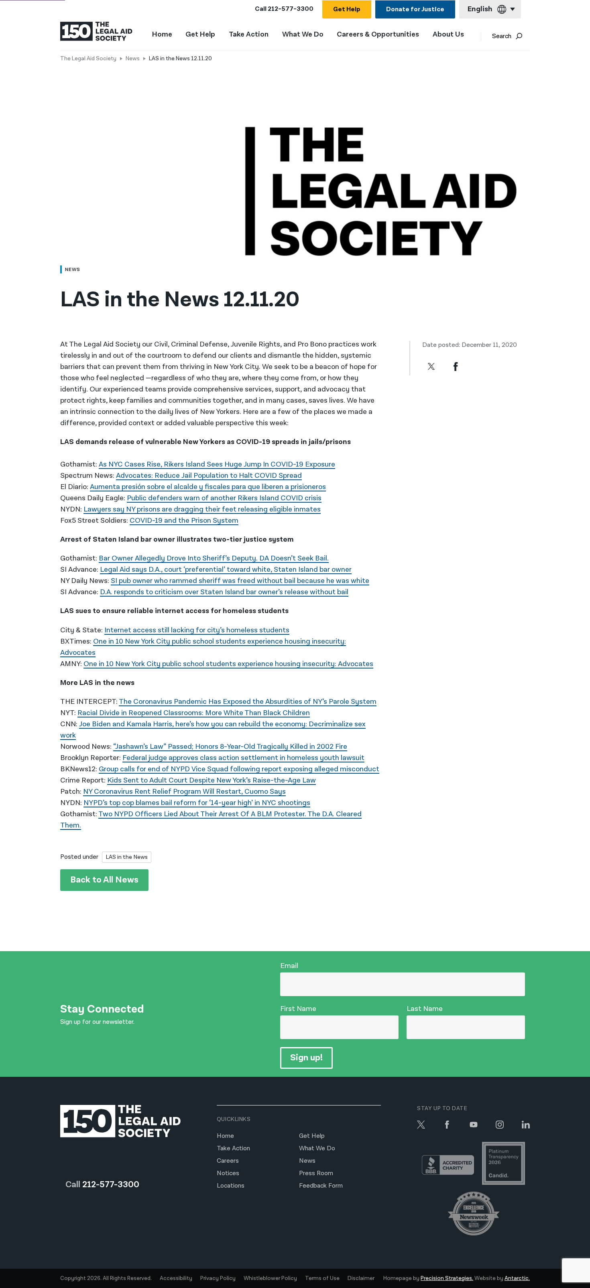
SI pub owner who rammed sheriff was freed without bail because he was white (240, 580)
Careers (228, 1161)
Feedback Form (321, 1186)
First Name (298, 1008)
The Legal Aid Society (88, 58)
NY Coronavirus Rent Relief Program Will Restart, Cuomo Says (184, 791)
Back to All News (104, 880)
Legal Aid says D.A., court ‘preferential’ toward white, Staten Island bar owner (226, 569)
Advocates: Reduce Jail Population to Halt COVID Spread (209, 475)
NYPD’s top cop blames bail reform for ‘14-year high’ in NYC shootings (196, 802)
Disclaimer (361, 1278)
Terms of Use (322, 1278)
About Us (448, 35)
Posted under (79, 857)
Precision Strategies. (447, 1278)
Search (501, 36)
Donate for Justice (415, 9)
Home (162, 34)
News (133, 58)
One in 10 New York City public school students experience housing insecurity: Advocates (228, 663)
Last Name (425, 1008)
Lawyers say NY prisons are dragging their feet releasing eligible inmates (202, 509)
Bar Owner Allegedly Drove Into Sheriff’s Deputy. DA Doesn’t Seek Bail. (214, 558)
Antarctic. (517, 1278)
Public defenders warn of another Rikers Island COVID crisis (224, 498)
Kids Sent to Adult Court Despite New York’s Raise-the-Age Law (211, 780)
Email (289, 965)
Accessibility (176, 1278)
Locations (230, 1186)
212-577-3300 (290, 9)
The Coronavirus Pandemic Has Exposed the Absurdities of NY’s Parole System (247, 701)
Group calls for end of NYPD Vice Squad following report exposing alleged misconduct (239, 769)
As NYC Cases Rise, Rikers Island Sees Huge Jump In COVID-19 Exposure (217, 464)
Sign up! (306, 1058)
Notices (228, 1173)
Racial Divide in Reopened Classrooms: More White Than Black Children (193, 712)
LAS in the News (127, 857)
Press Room (316, 1173)
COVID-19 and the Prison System (184, 520)
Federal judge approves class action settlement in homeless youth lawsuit (243, 757)
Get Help (346, 9)
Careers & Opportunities (378, 35)
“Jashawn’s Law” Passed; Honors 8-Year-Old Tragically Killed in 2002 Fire (230, 746)
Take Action (249, 35)
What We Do (302, 35)
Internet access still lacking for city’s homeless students (196, 630)
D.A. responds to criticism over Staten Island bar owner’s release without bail (224, 592)
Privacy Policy (218, 1278)
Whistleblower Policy (270, 1278)
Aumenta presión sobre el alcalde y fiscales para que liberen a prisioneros (208, 486)
